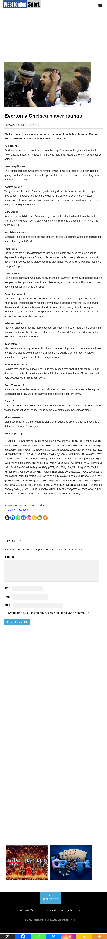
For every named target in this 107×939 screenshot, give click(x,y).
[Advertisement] (53, 38)
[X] (7, 517)
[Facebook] (12, 517)
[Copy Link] (34, 517)
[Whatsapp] (18, 517)
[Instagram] (28, 517)
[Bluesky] (23, 517)
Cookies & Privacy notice (60, 910)
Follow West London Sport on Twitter (24, 505)
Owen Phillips (16, 124)
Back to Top (50, 899)
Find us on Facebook (16, 509)
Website (8, 605)
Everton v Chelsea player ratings (43, 116)
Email (8, 596)
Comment (10, 557)
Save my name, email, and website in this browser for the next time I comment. (48, 613)
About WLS (28, 910)
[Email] (39, 517)
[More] (45, 517)
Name (7, 588)
